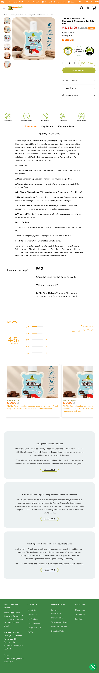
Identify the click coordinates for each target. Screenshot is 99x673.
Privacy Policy (57, 618)
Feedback (79, 619)
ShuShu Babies (69, 33)
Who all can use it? (47, 285)
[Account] (87, 7)
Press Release (34, 623)
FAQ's (30, 632)
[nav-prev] (8, 391)
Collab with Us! (34, 628)
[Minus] (65, 63)
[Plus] (74, 63)
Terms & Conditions (59, 622)
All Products (33, 619)
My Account (80, 610)
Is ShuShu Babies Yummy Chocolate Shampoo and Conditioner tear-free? (56, 295)
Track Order (80, 614)
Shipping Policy (58, 631)
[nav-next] (90, 391)
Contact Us (32, 614)
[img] (68, 40)
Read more (49, 469)
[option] (33, 39)
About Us (32, 610)
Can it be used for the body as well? (56, 277)
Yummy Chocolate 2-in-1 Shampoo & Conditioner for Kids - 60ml (32, 15)
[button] (37, 326)
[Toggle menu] (3, 8)
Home (5, 15)
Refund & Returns (59, 626)
